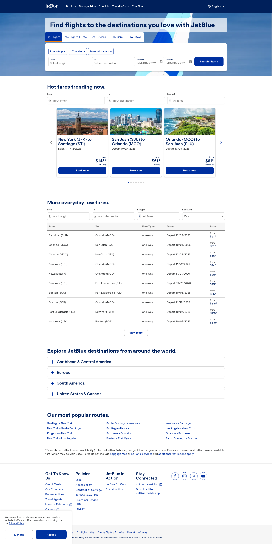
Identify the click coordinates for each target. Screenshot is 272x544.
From (52, 60)
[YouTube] (203, 476)
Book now (82, 170)
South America (71, 383)
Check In (104, 6)
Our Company (54, 489)
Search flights (209, 61)
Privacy (80, 508)
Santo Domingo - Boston (181, 438)
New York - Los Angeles (61, 438)
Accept (51, 534)
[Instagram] (184, 476)
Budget (171, 94)
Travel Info (121, 6)
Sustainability (114, 489)
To (95, 60)
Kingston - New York (60, 433)
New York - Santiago (178, 423)
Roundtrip (56, 51)
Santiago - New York (60, 423)
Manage (19, 534)
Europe (63, 372)
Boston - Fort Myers (118, 438)
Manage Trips (87, 6)
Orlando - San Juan (178, 433)
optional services (141, 453)
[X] (194, 476)
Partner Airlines (54, 494)
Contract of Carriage (89, 489)
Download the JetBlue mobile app (148, 491)
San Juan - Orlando (118, 433)
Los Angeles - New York (180, 428)
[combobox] (70, 63)
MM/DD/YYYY (146, 63)
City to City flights (78, 532)
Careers (52, 509)
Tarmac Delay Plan (87, 495)
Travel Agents (53, 499)
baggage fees (118, 453)
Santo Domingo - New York (123, 423)
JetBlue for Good (116, 484)
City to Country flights (101, 532)
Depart (140, 60)
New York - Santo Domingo (64, 428)
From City (119, 532)
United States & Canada (79, 393)
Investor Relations (58, 504)
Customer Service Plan (87, 501)
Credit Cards (53, 484)
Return (170, 60)
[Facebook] (175, 476)
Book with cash (99, 51)
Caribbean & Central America (84, 361)
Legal (79, 479)
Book (71, 6)
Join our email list (149, 484)
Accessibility (84, 484)
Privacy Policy (16, 523)
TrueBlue (137, 6)
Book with (187, 209)
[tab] (53, 37)
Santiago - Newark (117, 428)
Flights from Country (137, 532)
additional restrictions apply (176, 453)
